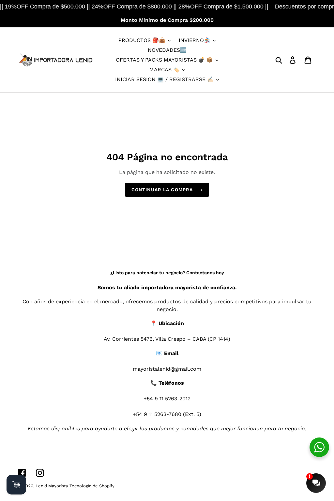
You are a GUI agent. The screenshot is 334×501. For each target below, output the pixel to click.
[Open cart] (16, 484)
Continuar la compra (162, 189)
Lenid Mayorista (52, 485)
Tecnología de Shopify (91, 485)
